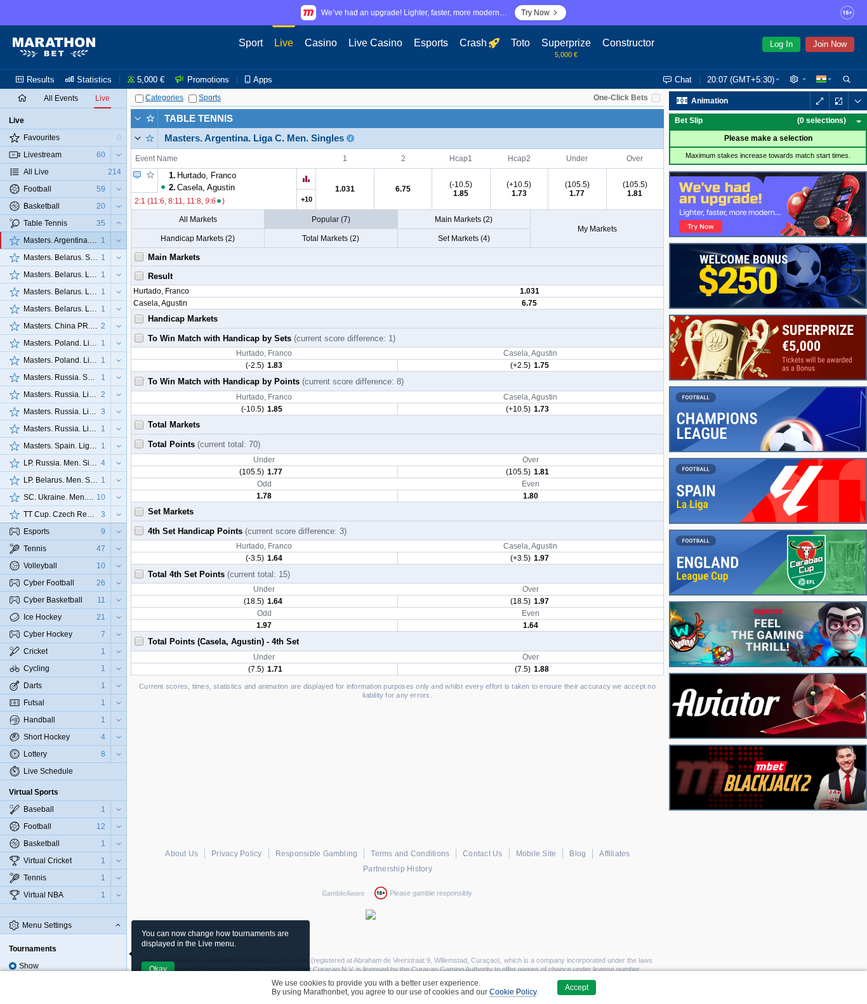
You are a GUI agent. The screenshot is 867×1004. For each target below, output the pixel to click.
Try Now (535, 12)
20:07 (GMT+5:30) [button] (740, 79)
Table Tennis (198, 118)
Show (29, 966)
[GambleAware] (343, 893)
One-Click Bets (620, 97)
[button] (797, 79)
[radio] (13, 966)
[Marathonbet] (54, 47)
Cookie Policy (512, 992)
